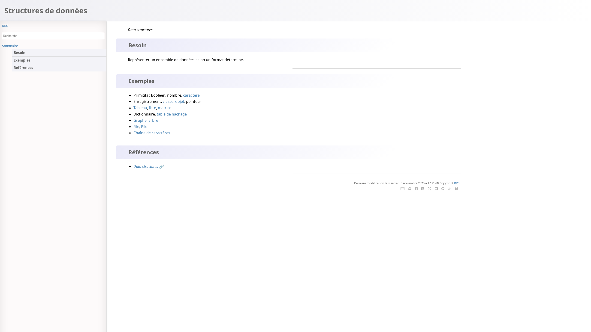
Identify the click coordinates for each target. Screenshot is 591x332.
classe (168, 101)
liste (152, 107)
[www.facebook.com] (416, 188)
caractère (191, 95)
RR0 (5, 26)
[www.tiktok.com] (450, 188)
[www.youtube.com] (436, 188)
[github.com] (443, 188)
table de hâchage (172, 114)
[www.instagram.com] (423, 188)
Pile (144, 126)
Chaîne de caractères (151, 132)
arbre (153, 120)
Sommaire (10, 46)
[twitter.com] (429, 188)
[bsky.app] (456, 188)
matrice (164, 107)
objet (179, 101)
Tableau (140, 107)
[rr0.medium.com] (410, 188)
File (136, 126)
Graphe (140, 120)
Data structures (145, 166)
